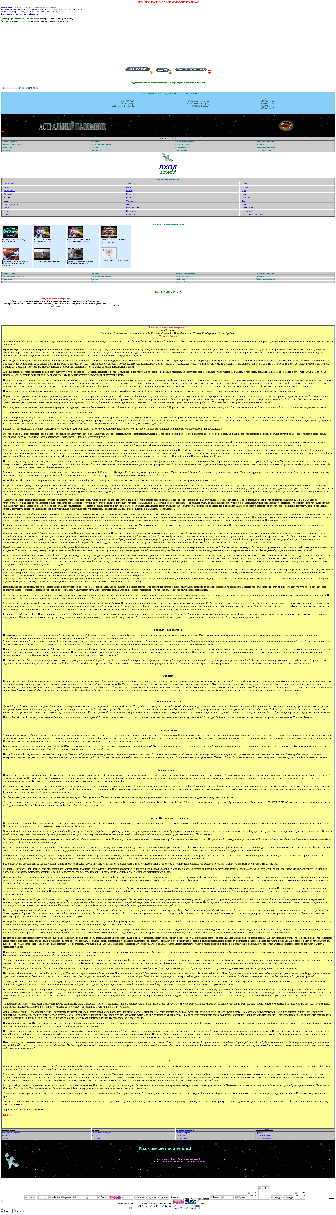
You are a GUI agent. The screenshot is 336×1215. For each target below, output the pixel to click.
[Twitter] (23, 88)
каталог (331, 1198)
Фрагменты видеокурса (43, 241)
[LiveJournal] (31, 88)
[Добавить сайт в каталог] (197, 1208)
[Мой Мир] (28, 88)
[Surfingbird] (37, 88)
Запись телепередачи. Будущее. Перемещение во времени (80, 262)
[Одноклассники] (26, 88)
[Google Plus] (34, 88)
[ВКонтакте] (20, 88)
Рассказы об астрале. (42, 240)
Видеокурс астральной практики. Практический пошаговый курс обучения (15, 263)
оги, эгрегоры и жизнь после (80, 240)
